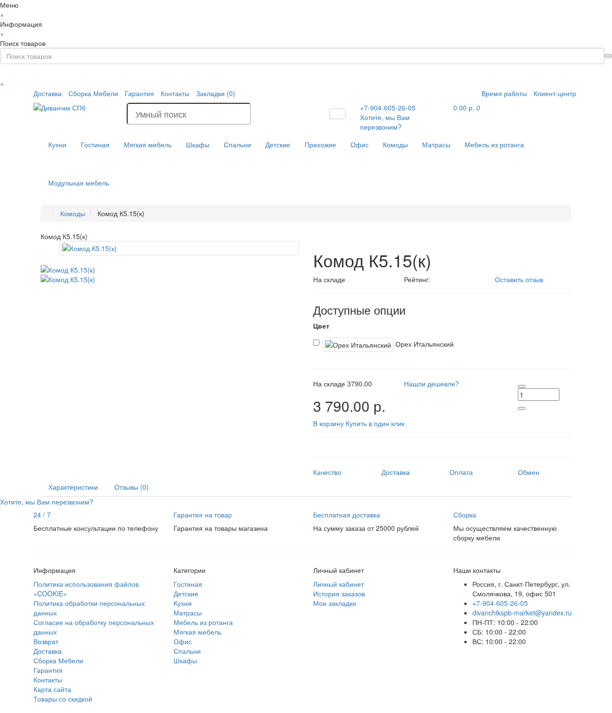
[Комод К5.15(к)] (179, 248)
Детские (277, 144)
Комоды (395, 144)
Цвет (321, 325)
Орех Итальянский (423, 344)
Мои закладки (334, 603)
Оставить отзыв (519, 279)
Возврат (45, 641)
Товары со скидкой (62, 698)
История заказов (339, 593)
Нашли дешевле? (431, 383)
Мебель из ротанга (494, 144)
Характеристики (73, 487)
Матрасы (436, 144)
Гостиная (95, 144)
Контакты (175, 93)
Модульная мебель (78, 182)
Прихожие (320, 144)
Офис (359, 144)
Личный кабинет (338, 584)
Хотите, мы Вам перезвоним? (385, 122)
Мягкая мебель (148, 144)
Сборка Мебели (93, 93)
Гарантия (139, 93)
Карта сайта (52, 689)
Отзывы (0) (131, 487)
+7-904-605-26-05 (500, 603)
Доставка (47, 93)
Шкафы (197, 144)
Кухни (57, 144)
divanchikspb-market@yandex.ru (522, 612)
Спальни (237, 144)
